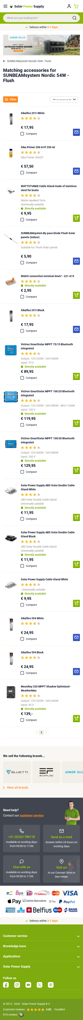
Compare (31, 133)
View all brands (17, 787)
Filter (13, 99)
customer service (32, 815)
